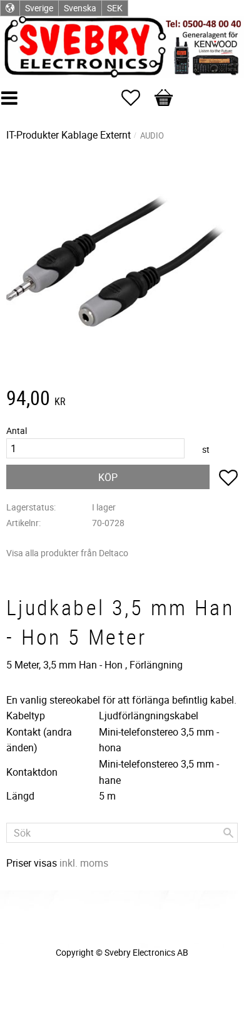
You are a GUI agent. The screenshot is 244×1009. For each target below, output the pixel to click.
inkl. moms (83, 863)
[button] (137, 97)
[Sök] (228, 832)
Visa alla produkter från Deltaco (67, 553)
